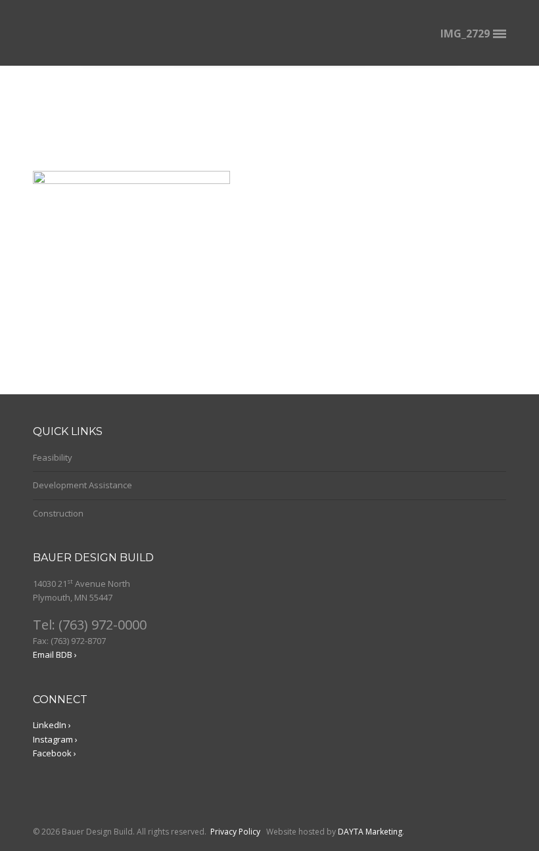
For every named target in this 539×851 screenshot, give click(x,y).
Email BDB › (55, 654)
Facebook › (54, 753)
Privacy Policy (235, 831)
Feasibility (52, 457)
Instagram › (55, 739)
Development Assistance (82, 485)
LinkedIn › (52, 725)
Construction (58, 513)
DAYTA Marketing (370, 831)
